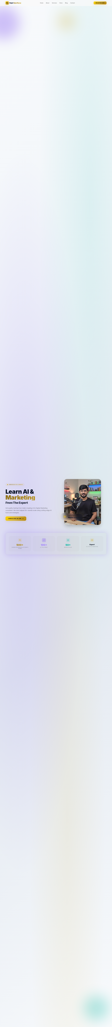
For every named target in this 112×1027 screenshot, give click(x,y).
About (47, 3)
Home (41, 3)
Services (54, 3)
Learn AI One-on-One (14, 518)
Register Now (100, 3)
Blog (66, 3)
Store (60, 3)
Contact (72, 3)
